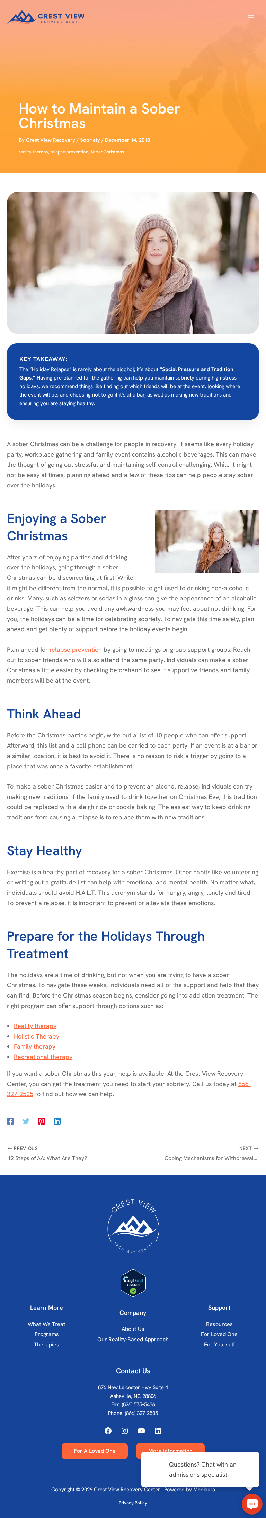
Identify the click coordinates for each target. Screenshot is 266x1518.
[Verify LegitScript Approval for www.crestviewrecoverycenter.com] (133, 1283)
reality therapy (33, 152)
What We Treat (46, 1324)
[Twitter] (26, 1121)
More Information (170, 1450)
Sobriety (90, 139)
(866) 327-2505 (141, 1413)
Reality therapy (35, 1026)
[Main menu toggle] (251, 17)
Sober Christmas (107, 152)
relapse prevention (69, 152)
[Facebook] (10, 1121)
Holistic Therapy (36, 1036)
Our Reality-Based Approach (133, 1339)
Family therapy (34, 1046)
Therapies (46, 1344)
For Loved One (219, 1334)
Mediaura (204, 1489)
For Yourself (219, 1344)
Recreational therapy (43, 1057)
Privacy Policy (133, 1503)
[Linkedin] (57, 1121)
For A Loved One (95, 1450)
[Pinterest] (41, 1121)
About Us (133, 1329)
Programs (47, 1334)
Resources (219, 1324)
